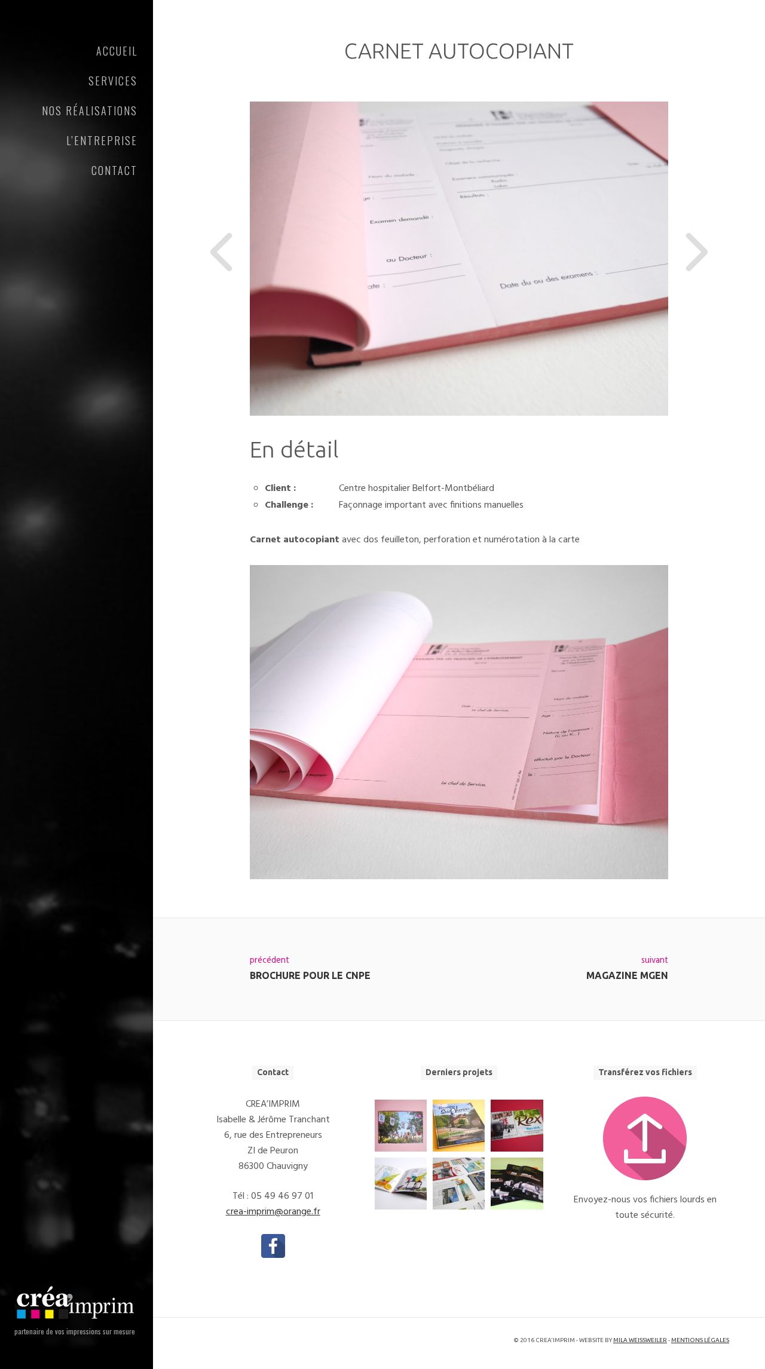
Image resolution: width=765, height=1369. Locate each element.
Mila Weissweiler (640, 1340)
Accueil (116, 51)
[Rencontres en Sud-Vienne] (459, 1126)
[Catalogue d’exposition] (401, 1126)
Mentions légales (700, 1340)
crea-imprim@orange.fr (273, 1212)
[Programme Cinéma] (517, 1126)
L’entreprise (101, 140)
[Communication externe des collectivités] (459, 1184)
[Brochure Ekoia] (401, 1184)
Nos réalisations (89, 110)
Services (112, 80)
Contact (114, 170)
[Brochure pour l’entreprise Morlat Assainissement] (517, 1184)
